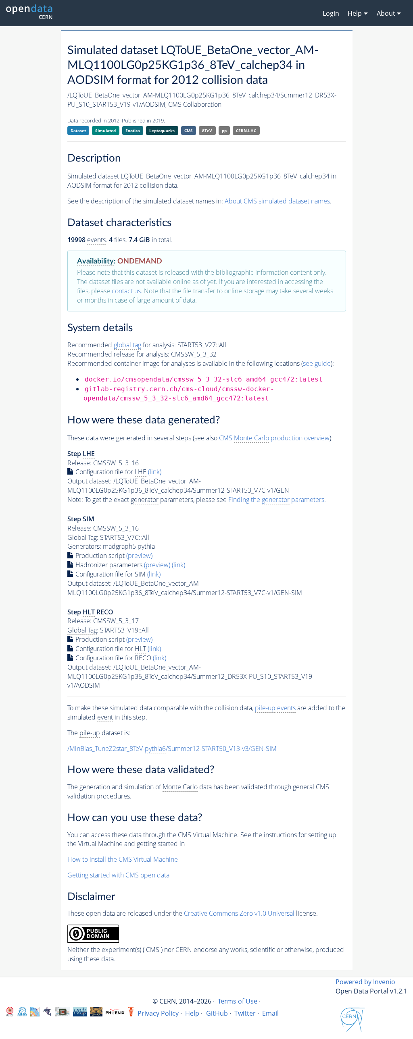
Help (192, 1013)
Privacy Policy (158, 1013)
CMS (188, 130)
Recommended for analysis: (121, 344)
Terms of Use (237, 1001)
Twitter (245, 1013)
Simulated (105, 130)
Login (331, 13)
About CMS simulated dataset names (277, 201)
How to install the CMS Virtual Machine (122, 859)
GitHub (217, 1013)
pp (224, 130)
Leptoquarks (162, 130)
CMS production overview (274, 437)
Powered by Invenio (365, 981)
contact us (126, 290)
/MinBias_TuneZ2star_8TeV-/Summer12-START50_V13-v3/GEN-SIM (172, 748)
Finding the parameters (276, 499)
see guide (317, 363)
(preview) (139, 555)
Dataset (78, 130)
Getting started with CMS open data (118, 875)
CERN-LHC (246, 130)
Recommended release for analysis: (118, 354)
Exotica (132, 130)
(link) (154, 471)
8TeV (207, 130)
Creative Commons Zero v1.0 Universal (239, 913)
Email (270, 1013)
